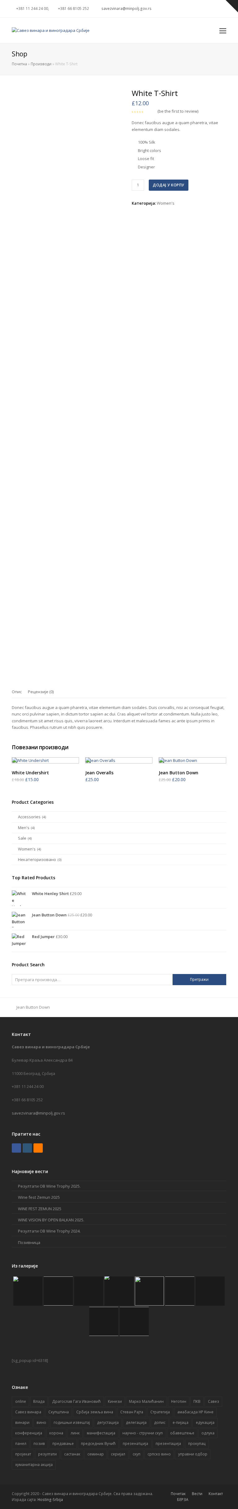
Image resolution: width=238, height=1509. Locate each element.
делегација (136, 1422)
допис (159, 1422)
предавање (63, 1443)
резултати (47, 1454)
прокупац (197, 1443)
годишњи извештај (72, 1422)
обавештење (182, 1433)
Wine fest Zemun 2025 (39, 1197)
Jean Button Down (33, 1007)
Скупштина (58, 1412)
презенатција (135, 1443)
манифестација (101, 1433)
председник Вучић (98, 1443)
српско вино (159, 1454)
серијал (118, 1454)
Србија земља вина (94, 1412)
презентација (168, 1443)
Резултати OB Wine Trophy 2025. (49, 1186)
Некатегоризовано (37, 859)
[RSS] (206, 9)
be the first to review (178, 111)
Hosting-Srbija (50, 1499)
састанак (72, 1454)
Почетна (19, 63)
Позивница (29, 1242)
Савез (213, 1401)
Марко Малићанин (146, 1401)
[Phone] (221, 9)
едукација (205, 1422)
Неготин (178, 1401)
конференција (28, 1433)
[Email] (213, 9)
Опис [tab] (17, 691)
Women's (165, 203)
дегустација (108, 1422)
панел (20, 1443)
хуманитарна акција (34, 1464)
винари (22, 1422)
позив (39, 1443)
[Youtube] (198, 9)
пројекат (23, 1454)
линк (75, 1433)
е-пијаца (180, 1422)
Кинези (115, 1401)
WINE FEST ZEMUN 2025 (39, 1208)
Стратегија (160, 1412)
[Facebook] (184, 9)
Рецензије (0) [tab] (41, 691)
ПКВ (197, 1401)
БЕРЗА (182, 1499)
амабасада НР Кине (195, 1412)
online (20, 1401)
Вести (197, 1493)
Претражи (199, 979)
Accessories (29, 817)
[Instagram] (191, 9)
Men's (23, 827)
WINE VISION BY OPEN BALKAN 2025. (51, 1220)
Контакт (216, 1493)
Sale (22, 838)
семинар (95, 1454)
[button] (222, 30)
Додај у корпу (168, 185)
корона (56, 1433)
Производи (41, 63)
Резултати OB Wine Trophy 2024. (49, 1231)
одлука (207, 1433)
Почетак (178, 1493)
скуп (136, 1454)
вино (41, 1422)
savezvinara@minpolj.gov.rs (38, 1113)
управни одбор (192, 1454)
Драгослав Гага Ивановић (76, 1401)
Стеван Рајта (131, 1412)
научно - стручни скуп (142, 1433)
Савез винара (28, 1412)
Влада (39, 1401)
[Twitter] (176, 9)
